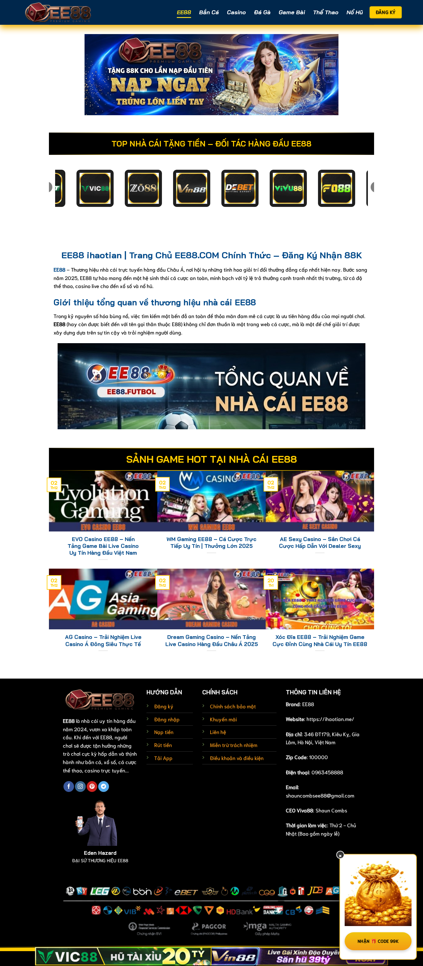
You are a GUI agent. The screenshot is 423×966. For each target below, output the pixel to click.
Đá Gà (262, 12)
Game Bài (292, 12)
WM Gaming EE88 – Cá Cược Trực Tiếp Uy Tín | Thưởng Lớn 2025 (211, 542)
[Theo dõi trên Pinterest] (92, 786)
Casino (236, 12)
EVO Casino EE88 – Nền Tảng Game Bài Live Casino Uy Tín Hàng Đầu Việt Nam (103, 546)
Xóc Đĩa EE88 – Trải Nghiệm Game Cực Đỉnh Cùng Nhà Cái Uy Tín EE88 (320, 640)
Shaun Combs (331, 810)
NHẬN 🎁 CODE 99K (378, 941)
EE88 (184, 12)
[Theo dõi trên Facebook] (68, 786)
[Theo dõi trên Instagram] (80, 786)
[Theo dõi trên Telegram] (103, 786)
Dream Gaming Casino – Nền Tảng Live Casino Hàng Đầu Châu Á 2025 (211, 640)
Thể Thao (325, 12)
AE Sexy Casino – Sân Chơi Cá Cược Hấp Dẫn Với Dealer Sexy (320, 542)
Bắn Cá (209, 12)
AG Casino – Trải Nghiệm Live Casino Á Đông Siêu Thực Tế (103, 640)
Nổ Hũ (355, 12)
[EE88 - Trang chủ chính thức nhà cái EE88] (58, 12)
